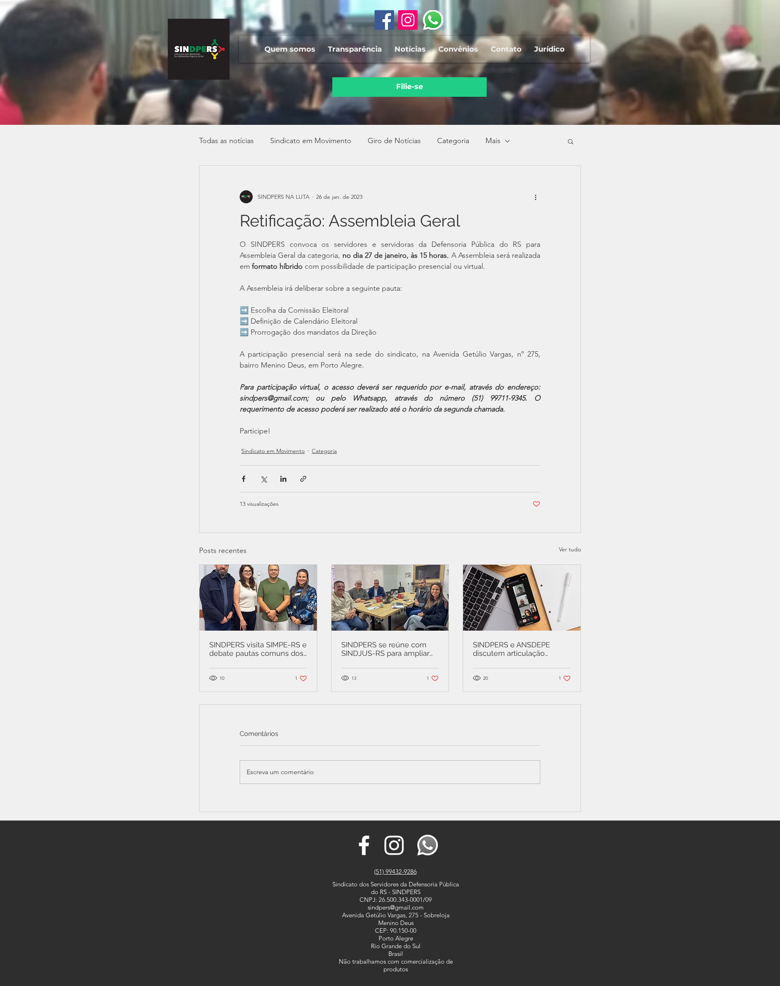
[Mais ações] (535, 197)
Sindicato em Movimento (310, 140)
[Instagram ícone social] (408, 20)
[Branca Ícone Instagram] (394, 845)
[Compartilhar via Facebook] (243, 479)
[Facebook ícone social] (384, 20)
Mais (492, 140)
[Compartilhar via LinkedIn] (283, 479)
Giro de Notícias (394, 140)
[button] (289, 49)
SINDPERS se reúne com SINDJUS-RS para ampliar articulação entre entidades (388, 648)
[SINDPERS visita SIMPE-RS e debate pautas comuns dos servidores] (258, 598)
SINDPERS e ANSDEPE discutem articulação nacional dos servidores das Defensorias (520, 648)
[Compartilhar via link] (303, 479)
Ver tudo (570, 549)
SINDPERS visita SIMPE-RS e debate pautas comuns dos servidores (258, 648)
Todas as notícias (226, 140)
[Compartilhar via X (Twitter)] (263, 479)
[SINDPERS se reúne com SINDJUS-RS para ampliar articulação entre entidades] (390, 598)
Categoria (453, 140)
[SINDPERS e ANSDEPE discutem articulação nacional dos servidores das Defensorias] (522, 598)
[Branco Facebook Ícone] (364, 845)
